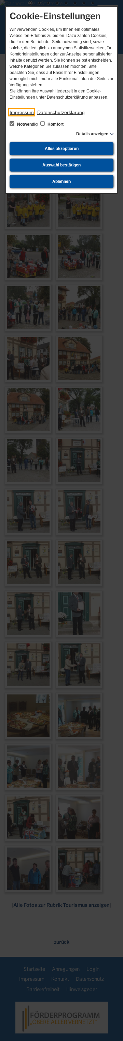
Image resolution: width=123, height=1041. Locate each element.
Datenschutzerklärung (61, 112)
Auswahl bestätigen (61, 165)
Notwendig (27, 124)
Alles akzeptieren (62, 148)
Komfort (55, 124)
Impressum (22, 112)
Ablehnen (61, 181)
